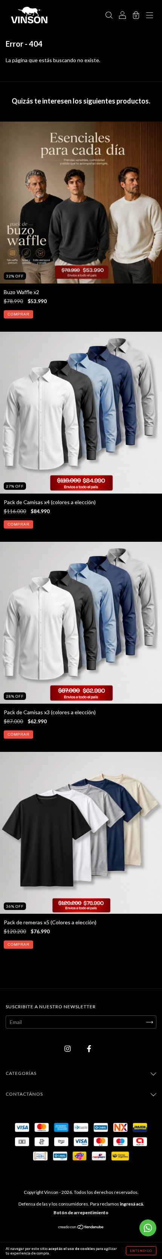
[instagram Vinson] (68, 1049)
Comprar (18, 314)
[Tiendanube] (81, 1227)
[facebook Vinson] (89, 1049)
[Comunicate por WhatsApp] (147, 1227)
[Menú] (149, 15)
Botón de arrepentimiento (81, 1212)
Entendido (141, 1251)
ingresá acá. (132, 1204)
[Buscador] (109, 15)
